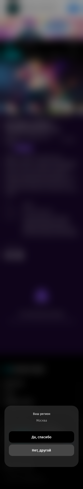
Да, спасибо (41, 437)
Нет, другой (41, 450)
